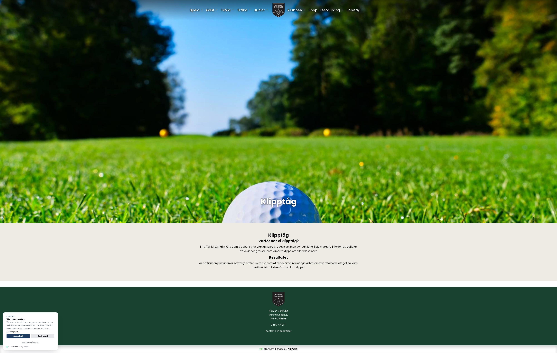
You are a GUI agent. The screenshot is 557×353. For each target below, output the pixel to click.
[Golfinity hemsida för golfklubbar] (267, 349)
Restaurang (330, 10)
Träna (242, 10)
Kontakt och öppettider (279, 331)
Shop (313, 10)
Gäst (210, 10)
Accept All (18, 336)
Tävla (226, 10)
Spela (195, 10)
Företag (353, 10)
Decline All (43, 336)
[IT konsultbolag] (292, 349)
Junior (259, 10)
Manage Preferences (30, 342)
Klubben (294, 10)
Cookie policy (12, 331)
